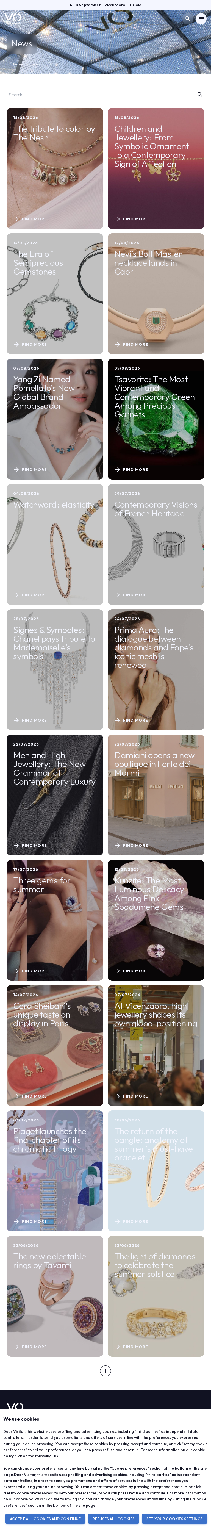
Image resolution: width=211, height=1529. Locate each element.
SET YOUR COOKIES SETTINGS (174, 1518)
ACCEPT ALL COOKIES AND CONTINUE (45, 1518)
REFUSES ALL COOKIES (114, 1518)
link (55, 1455)
